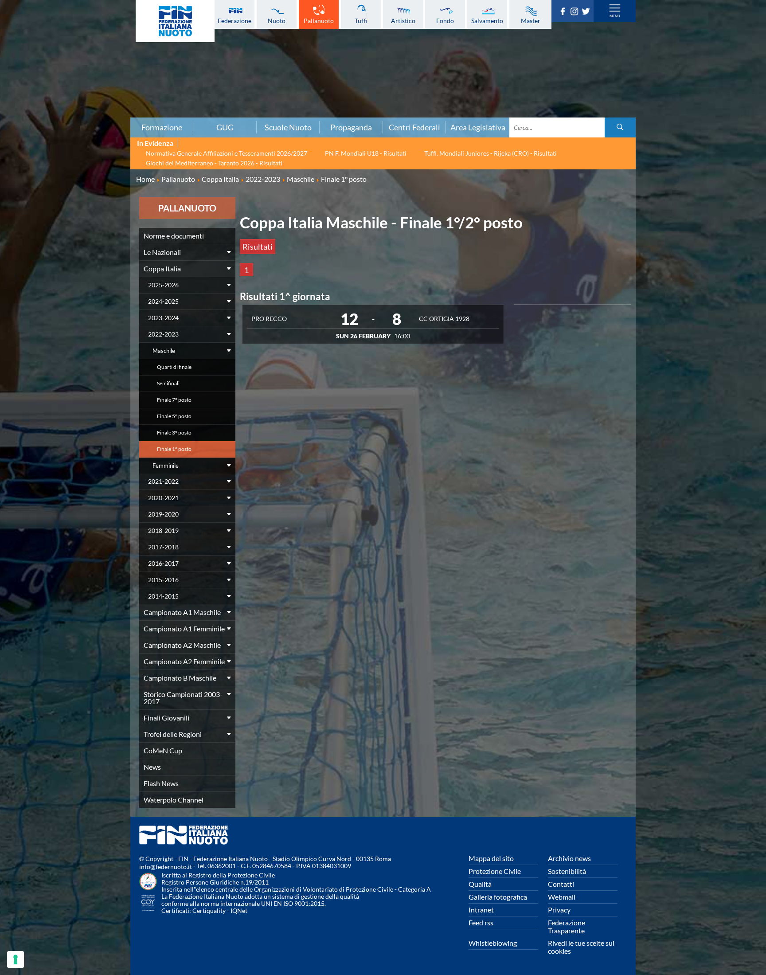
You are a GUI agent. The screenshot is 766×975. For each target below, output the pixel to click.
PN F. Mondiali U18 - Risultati (365, 153)
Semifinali (168, 383)
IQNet (239, 910)
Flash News (161, 783)
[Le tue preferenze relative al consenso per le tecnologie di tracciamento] (15, 959)
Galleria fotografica (498, 897)
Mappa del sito (491, 858)
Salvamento (487, 20)
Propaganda (351, 127)
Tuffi (361, 20)
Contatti (561, 884)
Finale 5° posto (174, 416)
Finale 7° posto (174, 399)
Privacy (559, 909)
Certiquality (209, 910)
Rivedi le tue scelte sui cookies (581, 947)
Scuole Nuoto (288, 127)
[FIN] (175, 21)
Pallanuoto (319, 20)
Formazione (161, 127)
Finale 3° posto (174, 432)
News (152, 767)
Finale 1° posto (174, 449)
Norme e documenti (174, 235)
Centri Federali (414, 127)
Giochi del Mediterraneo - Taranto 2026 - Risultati (214, 163)
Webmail (561, 897)
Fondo (445, 20)
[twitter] (587, 12)
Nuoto (276, 20)
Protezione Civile (495, 871)
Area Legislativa (477, 127)
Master (530, 20)
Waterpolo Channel (173, 799)
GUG (225, 127)
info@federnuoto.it (165, 866)
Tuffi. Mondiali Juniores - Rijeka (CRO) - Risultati (490, 153)
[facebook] (564, 12)
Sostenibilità (567, 871)
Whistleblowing (493, 943)
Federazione (234, 20)
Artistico (403, 20)
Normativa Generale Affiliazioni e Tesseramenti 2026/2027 (226, 153)
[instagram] (576, 12)
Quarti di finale (174, 367)
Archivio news (569, 858)
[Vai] (620, 127)
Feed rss (481, 922)
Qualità (480, 884)
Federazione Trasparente (566, 926)
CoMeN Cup (163, 750)
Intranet (481, 909)
